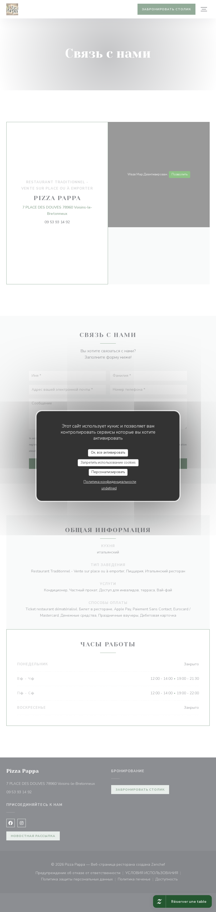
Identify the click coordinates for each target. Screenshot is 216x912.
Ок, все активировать (108, 452)
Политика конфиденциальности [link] (110, 481)
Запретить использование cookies (108, 462)
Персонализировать (108, 472)
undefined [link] (109, 488)
